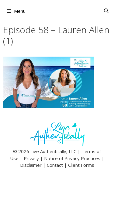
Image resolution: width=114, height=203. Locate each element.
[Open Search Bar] (106, 11)
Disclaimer (31, 165)
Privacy (31, 158)
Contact (55, 165)
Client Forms (81, 165)
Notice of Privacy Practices (72, 158)
